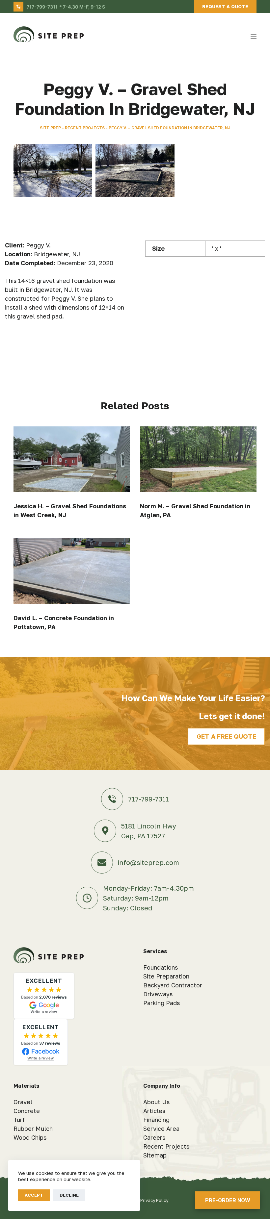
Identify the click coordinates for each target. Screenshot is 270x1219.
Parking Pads (161, 1002)
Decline (69, 1195)
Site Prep (50, 127)
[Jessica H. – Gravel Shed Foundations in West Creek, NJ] (72, 459)
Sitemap (155, 1155)
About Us (156, 1101)
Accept (34, 1195)
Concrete (27, 1110)
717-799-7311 (42, 7)
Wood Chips (30, 1137)
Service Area (161, 1128)
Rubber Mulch (33, 1128)
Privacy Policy (154, 1200)
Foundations (160, 967)
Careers (154, 1137)
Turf (19, 1119)
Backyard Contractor (172, 985)
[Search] (241, 36)
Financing (156, 1119)
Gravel (23, 1101)
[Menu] (253, 36)
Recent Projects (85, 127)
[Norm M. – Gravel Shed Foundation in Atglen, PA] (198, 459)
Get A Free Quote (226, 736)
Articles (154, 1110)
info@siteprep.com (148, 862)
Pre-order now (227, 1200)
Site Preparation (166, 976)
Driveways (158, 994)
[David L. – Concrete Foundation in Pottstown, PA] (72, 571)
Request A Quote (225, 6)
